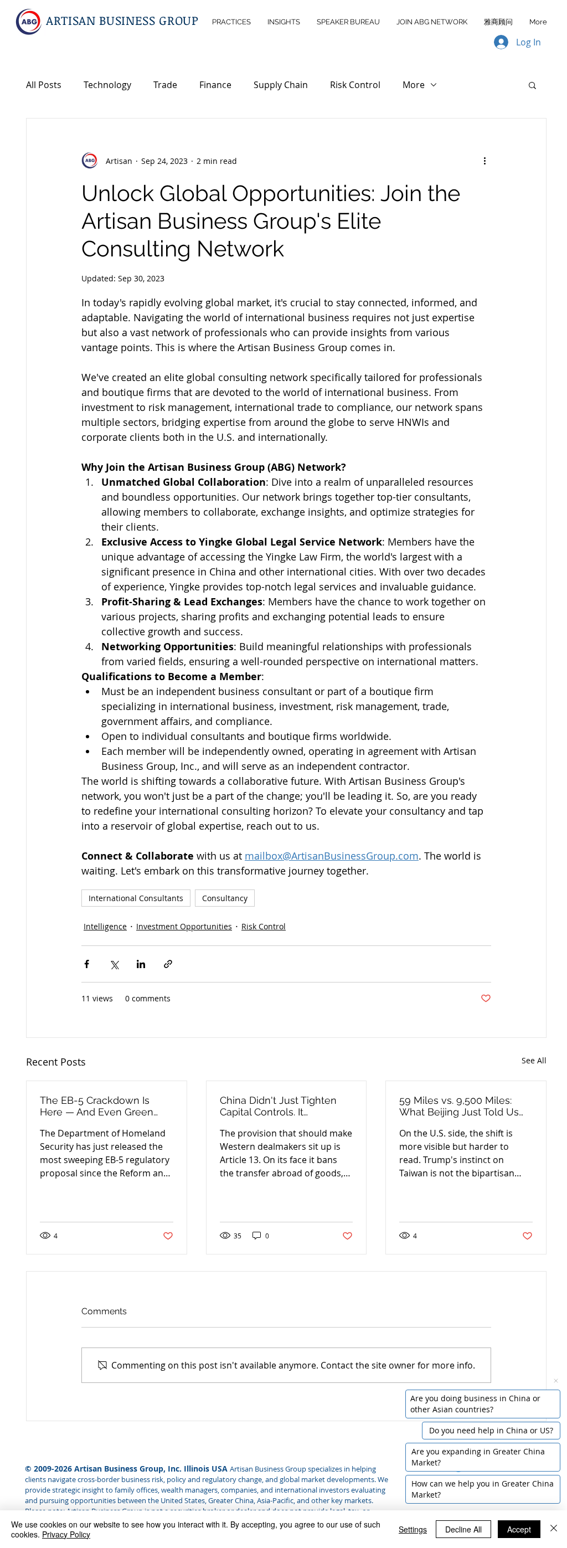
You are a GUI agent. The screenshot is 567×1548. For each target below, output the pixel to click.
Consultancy (225, 898)
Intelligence (105, 926)
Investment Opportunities (184, 926)
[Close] (553, 1529)
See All (534, 1060)
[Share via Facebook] (86, 964)
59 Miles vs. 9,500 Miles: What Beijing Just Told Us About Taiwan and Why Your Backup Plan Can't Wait (464, 1106)
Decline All (463, 1529)
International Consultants (136, 898)
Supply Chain (281, 85)
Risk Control (355, 85)
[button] (532, 84)
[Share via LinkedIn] (141, 964)
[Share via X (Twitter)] (114, 964)
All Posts (43, 85)
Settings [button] (413, 1529)
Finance (215, 85)
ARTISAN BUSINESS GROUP (122, 20)
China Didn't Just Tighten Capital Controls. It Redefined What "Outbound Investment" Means (284, 1106)
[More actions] (484, 160)
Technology (107, 85)
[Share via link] (168, 964)
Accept (519, 1529)
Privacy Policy (66, 1534)
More (414, 85)
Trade (165, 85)
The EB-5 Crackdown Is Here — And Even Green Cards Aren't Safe (96, 1106)
